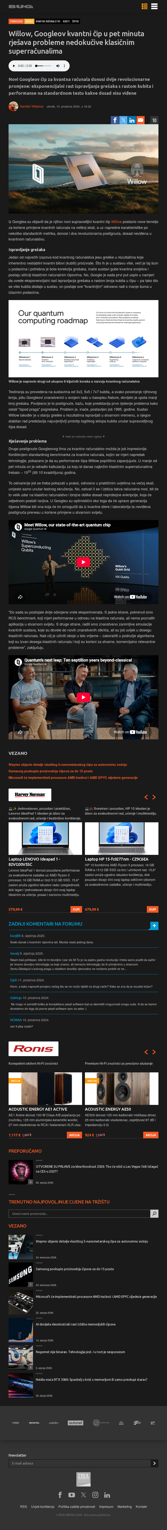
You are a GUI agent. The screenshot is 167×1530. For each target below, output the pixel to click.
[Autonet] (76, 1423)
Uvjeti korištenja (42, 1506)
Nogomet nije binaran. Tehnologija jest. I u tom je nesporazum (80, 1352)
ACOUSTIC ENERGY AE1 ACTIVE (38, 1109)
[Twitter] (123, 120)
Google (29, 21)
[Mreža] (53, 1423)
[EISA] (83, 1480)
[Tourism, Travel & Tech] (137, 1422)
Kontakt (141, 1506)
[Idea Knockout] (121, 1422)
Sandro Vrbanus (31, 106)
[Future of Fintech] (153, 1423)
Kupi (76, 909)
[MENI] (154, 6)
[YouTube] (72, 1495)
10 (154, 120)
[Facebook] (115, 120)
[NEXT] (154, 797)
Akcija (74, 1135)
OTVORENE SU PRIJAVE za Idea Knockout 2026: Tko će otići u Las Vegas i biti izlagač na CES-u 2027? (97, 1169)
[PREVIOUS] (146, 797)
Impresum (106, 1506)
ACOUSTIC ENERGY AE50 (108, 1109)
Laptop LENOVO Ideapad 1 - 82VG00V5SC (34, 862)
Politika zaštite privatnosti (76, 1506)
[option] (45, 859)
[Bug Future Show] (101, 1423)
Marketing (125, 1506)
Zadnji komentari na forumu (45, 924)
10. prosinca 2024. (36, 997)
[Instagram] (95, 1495)
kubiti (66, 21)
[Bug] (34, 1423)
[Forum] (16, 1423)
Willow (116, 221)
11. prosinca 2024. (31, 980)
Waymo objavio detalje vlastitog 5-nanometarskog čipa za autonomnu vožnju (68, 764)
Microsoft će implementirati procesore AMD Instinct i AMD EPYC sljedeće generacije (73, 777)
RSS (23, 1506)
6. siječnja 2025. (33, 935)
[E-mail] (140, 120)
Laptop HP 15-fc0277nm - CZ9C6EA (116, 859)
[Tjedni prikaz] (145, 6)
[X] (83, 1495)
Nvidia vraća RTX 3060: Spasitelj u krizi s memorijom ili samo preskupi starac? (91, 1379)
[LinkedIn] (132, 120)
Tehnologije (16, 21)
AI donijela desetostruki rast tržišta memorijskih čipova (75, 1324)
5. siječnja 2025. (32, 953)
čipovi (75, 21)
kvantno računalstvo (48, 21)
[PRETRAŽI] (154, 1214)
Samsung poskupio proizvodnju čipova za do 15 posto (51, 771)
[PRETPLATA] (154, 1463)
